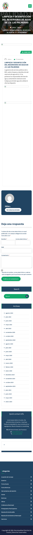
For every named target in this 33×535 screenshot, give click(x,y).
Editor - (8, 206)
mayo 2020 (9, 355)
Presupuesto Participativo (9, 508)
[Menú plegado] (30, 6)
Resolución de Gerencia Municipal (11, 515)
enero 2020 (9, 371)
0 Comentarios (19, 59)
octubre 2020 (9, 336)
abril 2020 (8, 359)
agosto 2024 (9, 313)
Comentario (5, 255)
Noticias (3, 498)
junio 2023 (9, 321)
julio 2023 (8, 317)
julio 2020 (8, 348)
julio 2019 (8, 390)
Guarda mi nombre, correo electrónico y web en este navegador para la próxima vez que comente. (17, 273)
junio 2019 (9, 394)
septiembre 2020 (10, 340)
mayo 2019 (9, 398)
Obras (3, 501)
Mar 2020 (26, 52)
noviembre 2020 (10, 332)
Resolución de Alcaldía (8, 512)
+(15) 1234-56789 (17, 434)
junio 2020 (9, 351)
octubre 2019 (9, 382)
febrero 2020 (9, 367)
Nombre (4, 239)
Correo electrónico (22, 239)
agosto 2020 (9, 344)
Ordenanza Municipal (7, 505)
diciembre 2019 (10, 375)
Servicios (4, 519)
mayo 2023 (9, 324)
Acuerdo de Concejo (7, 477)
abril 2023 (8, 328)
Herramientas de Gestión (8, 491)
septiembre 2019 (10, 386)
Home (19, 27)
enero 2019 (9, 401)
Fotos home (5, 484)
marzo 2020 (9, 363)
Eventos (3, 480)
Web (2, 247)
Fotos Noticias (5, 487)
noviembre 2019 (10, 378)
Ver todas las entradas (13, 210)
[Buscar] (27, 296)
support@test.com (17, 432)
